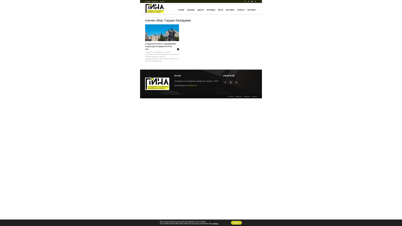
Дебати (201, 10)
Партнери (251, 10)
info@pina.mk (192, 85)
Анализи (191, 10)
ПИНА (147, 49)
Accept (236, 223)
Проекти (240, 10)
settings (215, 224)
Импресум (155, 1)
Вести (220, 10)
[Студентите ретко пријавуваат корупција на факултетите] (162, 32)
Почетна (147, 17)
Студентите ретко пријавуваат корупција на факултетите (160, 45)
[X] (255, 1)
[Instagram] (251, 1)
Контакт (162, 1)
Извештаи (247, 96)
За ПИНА (147, 1)
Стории (181, 10)
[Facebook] (248, 1)
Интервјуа (211, 10)
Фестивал (230, 10)
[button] (245, 1)
